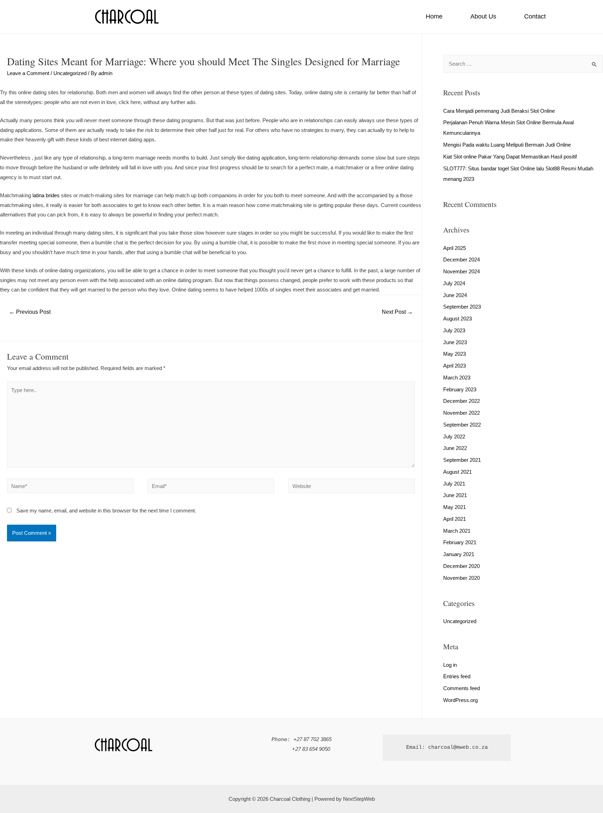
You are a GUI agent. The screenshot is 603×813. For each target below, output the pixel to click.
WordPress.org (460, 700)
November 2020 (461, 578)
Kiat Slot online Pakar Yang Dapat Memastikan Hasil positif (510, 157)
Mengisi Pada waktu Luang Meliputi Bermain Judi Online (507, 145)
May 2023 (454, 354)
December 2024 (461, 260)
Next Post (397, 312)
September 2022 (462, 425)
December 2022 (461, 401)
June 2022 (455, 448)
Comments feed (461, 688)
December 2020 (461, 566)
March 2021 (456, 531)
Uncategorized (70, 73)
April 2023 (454, 366)
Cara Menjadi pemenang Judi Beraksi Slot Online (499, 111)
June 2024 (455, 295)
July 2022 (454, 436)
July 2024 (454, 283)
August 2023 (457, 318)
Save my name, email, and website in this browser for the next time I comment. (106, 510)
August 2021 (457, 472)
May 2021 (454, 507)
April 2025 (454, 248)
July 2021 (454, 484)
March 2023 (456, 377)
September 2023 (462, 307)
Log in (450, 665)
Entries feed (456, 676)
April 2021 (454, 519)
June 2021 (455, 495)
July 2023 (454, 330)
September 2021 (462, 460)
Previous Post (30, 312)
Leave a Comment (28, 73)
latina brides (46, 195)
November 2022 (461, 413)
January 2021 (458, 554)
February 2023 (459, 389)
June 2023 (455, 342)
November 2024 (461, 271)
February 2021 (459, 542)
